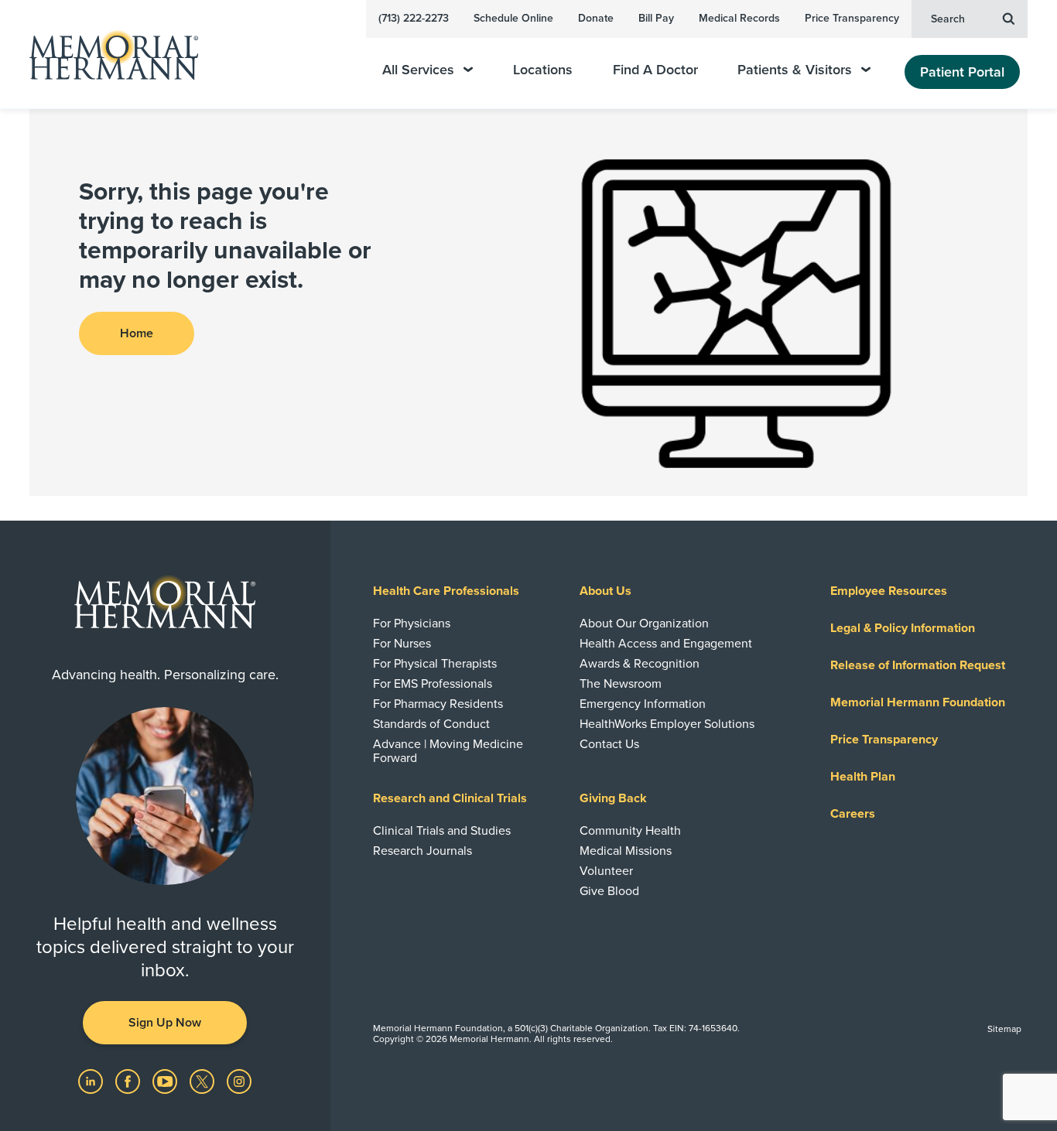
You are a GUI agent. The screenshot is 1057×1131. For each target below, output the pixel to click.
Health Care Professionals (446, 591)
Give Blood (609, 891)
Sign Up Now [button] (164, 1022)
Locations (543, 70)
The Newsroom (621, 684)
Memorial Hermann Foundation (917, 702)
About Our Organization (644, 623)
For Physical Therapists (435, 664)
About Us (605, 591)
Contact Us (609, 744)
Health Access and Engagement (666, 644)
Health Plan (862, 776)
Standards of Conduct (431, 724)
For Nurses (402, 644)
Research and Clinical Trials (450, 798)
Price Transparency (852, 18)
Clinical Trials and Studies (442, 831)
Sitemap (1004, 1028)
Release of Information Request (917, 665)
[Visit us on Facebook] (129, 1080)
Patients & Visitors (794, 70)
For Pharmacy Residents (438, 704)
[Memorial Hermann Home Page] (106, 54)
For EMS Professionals (432, 684)
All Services (418, 70)
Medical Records (739, 18)
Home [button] (136, 333)
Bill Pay (656, 18)
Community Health (630, 831)
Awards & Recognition (640, 664)
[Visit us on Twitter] (203, 1080)
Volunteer (606, 871)
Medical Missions (626, 851)
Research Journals (422, 851)
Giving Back (613, 798)
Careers (852, 814)
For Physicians (411, 623)
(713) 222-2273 (413, 18)
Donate (596, 18)
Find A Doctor (655, 70)
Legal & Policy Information (902, 628)
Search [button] (948, 19)
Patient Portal (962, 71)
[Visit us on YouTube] (166, 1080)
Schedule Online (513, 18)
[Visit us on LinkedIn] (92, 1080)
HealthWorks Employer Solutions (667, 724)
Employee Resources (888, 591)
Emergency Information (643, 704)
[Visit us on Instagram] (239, 1080)
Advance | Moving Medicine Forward (448, 751)
